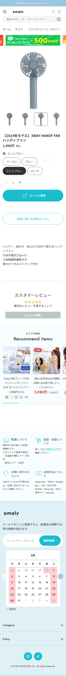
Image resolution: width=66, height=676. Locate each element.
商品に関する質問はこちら (33, 219)
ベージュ (11, 161)
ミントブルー (14, 171)
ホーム (7, 29)
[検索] (59, 19)
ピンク (35, 171)
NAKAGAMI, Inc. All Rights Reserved (37, 666)
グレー (29, 161)
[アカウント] (53, 11)
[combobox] (33, 19)
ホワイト (47, 162)
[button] (60, 576)
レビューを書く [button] (33, 315)
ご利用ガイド (50, 449)
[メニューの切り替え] (5, 12)
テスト (19, 29)
